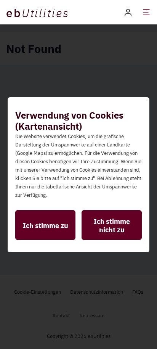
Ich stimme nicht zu (112, 225)
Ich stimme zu (45, 225)
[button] (128, 12)
